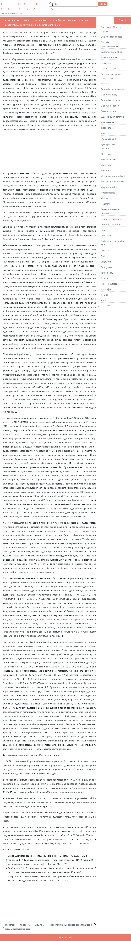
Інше (103, 133)
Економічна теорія (110, 105)
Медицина (106, 170)
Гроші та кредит (109, 68)
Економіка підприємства (113, 89)
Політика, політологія (111, 219)
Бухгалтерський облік (111, 51)
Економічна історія (110, 100)
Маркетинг (106, 165)
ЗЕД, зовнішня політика (112, 116)
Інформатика (107, 127)
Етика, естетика (108, 111)
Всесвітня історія (109, 57)
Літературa (106, 154)
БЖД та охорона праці (112, 36)
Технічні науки (108, 272)
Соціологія (106, 261)
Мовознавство (108, 192)
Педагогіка (106, 203)
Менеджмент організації (113, 176)
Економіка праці (109, 94)
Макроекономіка (109, 159)
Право (104, 230)
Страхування (107, 267)
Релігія (104, 256)
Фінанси (105, 294)
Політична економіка (111, 224)
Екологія (105, 83)
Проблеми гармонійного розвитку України (71, 924)
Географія (106, 63)
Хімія (103, 300)
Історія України (108, 138)
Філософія (106, 289)
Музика (104, 198)
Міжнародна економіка (112, 181)
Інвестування (107, 122)
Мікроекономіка (109, 187)
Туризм (104, 278)
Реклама (105, 250)
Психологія (106, 235)
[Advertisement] (49, 151)
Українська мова (109, 283)
